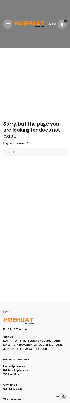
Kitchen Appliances (15, 370)
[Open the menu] (7, 24)
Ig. (11, 329)
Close (6, 312)
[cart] (62, 24)
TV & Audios (11, 374)
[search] (63, 152)
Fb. (5, 329)
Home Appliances (14, 366)
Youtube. (21, 329)
